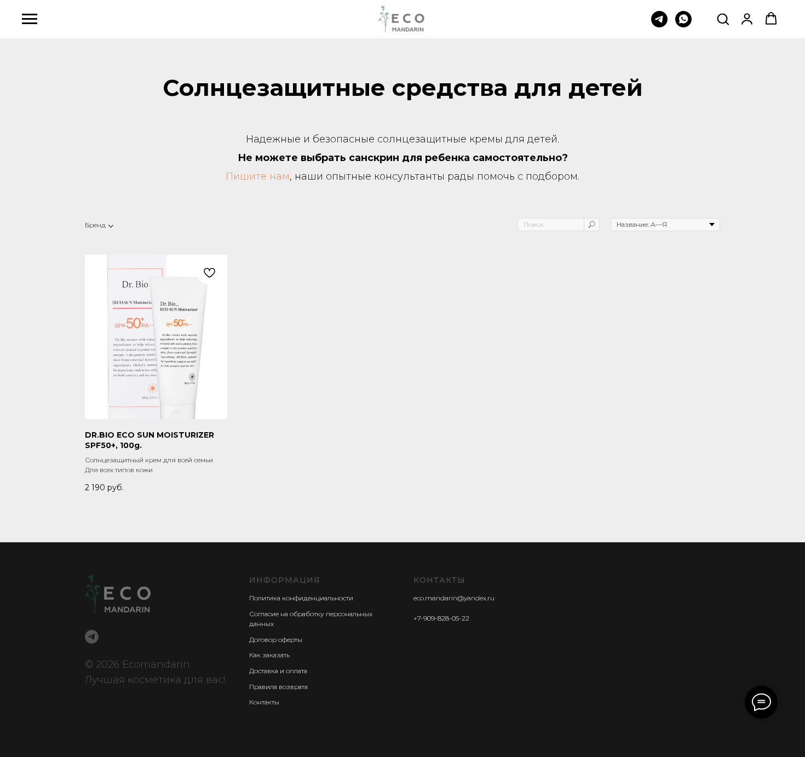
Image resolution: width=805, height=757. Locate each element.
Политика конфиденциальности (301, 598)
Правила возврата (278, 687)
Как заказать (269, 655)
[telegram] (659, 24)
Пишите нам (258, 176)
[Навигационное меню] (29, 19)
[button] (722, 18)
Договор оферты (275, 639)
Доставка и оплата (278, 671)
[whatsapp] (683, 24)
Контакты (264, 702)
